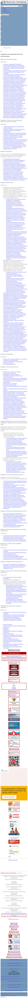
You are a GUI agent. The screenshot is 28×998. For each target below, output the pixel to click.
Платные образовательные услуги (10, 638)
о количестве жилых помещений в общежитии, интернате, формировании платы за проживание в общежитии (16, 455)
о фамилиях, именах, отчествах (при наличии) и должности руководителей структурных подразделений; (14, 130)
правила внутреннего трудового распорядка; (13, 161)
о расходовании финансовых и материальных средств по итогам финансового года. (13, 526)
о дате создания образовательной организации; (14, 66)
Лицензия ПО (4, 995)
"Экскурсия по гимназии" (14, 981)
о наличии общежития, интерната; (11, 555)
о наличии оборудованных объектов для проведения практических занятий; (15, 440)
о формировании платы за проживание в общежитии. (15, 559)
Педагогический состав (8, 633)
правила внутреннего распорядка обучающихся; (14, 160)
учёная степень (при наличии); (10, 383)
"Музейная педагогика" (14, 987)
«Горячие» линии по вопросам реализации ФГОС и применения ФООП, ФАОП (14, 915)
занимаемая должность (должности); (11, 374)
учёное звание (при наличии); (10, 384)
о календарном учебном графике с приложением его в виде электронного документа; (14, 276)
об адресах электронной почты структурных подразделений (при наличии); (13, 137)
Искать (20, 6)
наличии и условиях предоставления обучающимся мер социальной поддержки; (14, 553)
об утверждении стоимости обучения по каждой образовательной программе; (14, 485)
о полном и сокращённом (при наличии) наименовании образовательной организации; (13, 64)
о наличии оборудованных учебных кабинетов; (16, 438)
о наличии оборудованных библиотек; (14, 442)
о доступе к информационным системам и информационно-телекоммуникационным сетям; (15, 449)
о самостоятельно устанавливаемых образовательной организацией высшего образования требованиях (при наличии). (12, 619)
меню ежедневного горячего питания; (14, 585)
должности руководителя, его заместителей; (13, 361)
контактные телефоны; (8, 362)
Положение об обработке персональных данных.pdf (12, 978)
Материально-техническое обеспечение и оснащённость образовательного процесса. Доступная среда (13, 636)
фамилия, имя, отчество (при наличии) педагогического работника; (12, 372)
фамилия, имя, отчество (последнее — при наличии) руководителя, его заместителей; (15, 359)
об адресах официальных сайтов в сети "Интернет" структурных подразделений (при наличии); (14, 135)
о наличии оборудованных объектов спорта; (16, 443)
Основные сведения (7, 624)
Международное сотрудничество (10, 645)
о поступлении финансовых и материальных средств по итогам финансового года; (15, 523)
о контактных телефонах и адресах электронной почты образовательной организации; (14, 75)
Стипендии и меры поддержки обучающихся (13, 644)
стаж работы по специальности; (10, 396)
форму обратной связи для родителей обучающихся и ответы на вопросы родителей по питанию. (16, 602)
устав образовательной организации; (11, 159)
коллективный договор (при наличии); (11, 163)
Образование (6, 629)
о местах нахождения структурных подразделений (14, 133)
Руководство (6, 632)
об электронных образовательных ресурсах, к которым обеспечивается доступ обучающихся (16, 452)
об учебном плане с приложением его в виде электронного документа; (16, 272)
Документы (5, 628)
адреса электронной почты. (9, 364)
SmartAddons (13, 995)
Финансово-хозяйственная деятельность (12, 640)
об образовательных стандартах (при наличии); (14, 616)
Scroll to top (3, 996)
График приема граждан (14, 653)
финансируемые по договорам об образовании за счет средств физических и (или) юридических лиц (14, 540)
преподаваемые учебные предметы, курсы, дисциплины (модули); (13, 376)
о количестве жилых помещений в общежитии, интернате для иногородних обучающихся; (13, 557)
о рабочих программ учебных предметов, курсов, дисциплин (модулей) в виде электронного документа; (15, 280)
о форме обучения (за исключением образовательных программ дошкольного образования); (15, 206)
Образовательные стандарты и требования (13, 631)
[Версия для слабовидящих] (15, 3)
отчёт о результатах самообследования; (12, 169)
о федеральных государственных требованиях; (13, 614)
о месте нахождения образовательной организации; (15, 70)
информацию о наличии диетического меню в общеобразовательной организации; (16, 587)
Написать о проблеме (9, 797)
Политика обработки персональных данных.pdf (10, 976)
